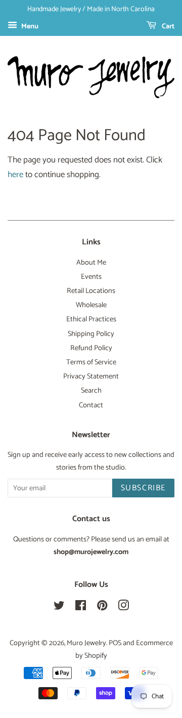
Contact (91, 405)
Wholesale (91, 305)
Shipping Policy (91, 334)
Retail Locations (91, 291)
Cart (167, 26)
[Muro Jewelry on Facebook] (80, 608)
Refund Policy (91, 348)
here (15, 174)
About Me (91, 263)
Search (91, 391)
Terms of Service (91, 362)
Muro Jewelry (86, 643)
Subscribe (143, 488)
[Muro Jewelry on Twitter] (59, 608)
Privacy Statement (91, 376)
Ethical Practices (91, 319)
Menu (29, 26)
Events (91, 277)
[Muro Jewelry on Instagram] (123, 608)
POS (115, 643)
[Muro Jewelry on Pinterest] (102, 608)
